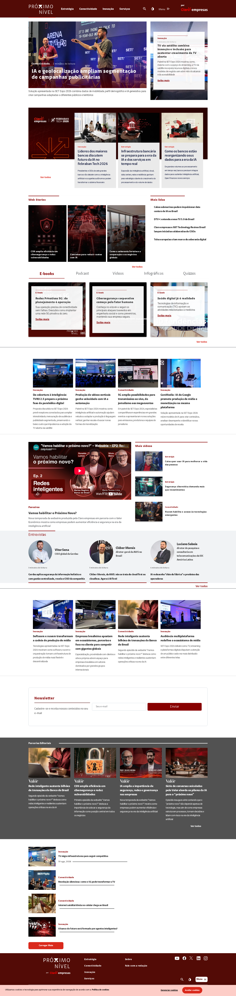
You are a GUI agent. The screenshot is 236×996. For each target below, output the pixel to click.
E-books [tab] (47, 274)
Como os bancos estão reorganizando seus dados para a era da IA (181, 156)
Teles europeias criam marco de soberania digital (180, 239)
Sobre (128, 959)
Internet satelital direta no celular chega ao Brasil (83, 905)
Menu (162, 9)
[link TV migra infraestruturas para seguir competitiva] (42, 856)
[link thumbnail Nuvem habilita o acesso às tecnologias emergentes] (148, 511)
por (182, 5)
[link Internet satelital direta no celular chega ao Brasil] (42, 903)
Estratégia (67, 9)
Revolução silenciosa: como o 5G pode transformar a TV (86, 882)
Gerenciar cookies (169, 990)
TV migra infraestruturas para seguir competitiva (83, 856)
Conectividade (88, 9)
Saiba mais (163, 81)
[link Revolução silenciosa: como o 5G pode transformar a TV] (42, 880)
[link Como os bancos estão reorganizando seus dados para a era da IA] (182, 127)
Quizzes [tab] (189, 274)
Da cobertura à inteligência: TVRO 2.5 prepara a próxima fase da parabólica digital (50, 399)
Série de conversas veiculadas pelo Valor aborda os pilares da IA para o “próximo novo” (186, 790)
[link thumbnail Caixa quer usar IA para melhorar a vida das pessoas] (148, 461)
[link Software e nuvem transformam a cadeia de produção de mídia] (53, 614)
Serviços (124, 9)
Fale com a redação (136, 966)
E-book (39, 293)
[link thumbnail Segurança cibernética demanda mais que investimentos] (148, 486)
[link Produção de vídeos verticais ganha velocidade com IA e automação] (95, 373)
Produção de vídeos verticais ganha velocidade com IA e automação (92, 399)
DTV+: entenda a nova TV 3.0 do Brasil (174, 219)
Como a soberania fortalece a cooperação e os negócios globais (125, 255)
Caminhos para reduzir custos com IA (86, 256)
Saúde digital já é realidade (176, 298)
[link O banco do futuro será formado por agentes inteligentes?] (42, 927)
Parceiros (33, 507)
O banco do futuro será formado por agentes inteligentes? (88, 929)
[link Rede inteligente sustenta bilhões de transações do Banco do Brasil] (138, 614)
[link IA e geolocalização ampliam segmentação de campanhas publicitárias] (87, 55)
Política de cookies (100, 989)
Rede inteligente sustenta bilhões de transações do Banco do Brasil (137, 640)
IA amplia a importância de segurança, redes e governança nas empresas (139, 790)
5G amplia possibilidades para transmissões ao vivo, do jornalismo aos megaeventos (136, 399)
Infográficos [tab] (153, 274)
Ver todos (45, 177)
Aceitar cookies (192, 990)
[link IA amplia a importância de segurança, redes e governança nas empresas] (141, 762)
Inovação (108, 9)
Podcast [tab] (82, 274)
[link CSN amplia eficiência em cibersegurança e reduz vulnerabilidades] (95, 762)
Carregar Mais (46, 946)
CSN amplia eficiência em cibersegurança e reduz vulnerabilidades (44, 255)
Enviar (174, 706)
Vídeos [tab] (118, 274)
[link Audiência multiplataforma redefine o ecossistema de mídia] (181, 614)
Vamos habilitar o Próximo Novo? (52, 513)
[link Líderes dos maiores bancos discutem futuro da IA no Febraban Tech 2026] (95, 127)
